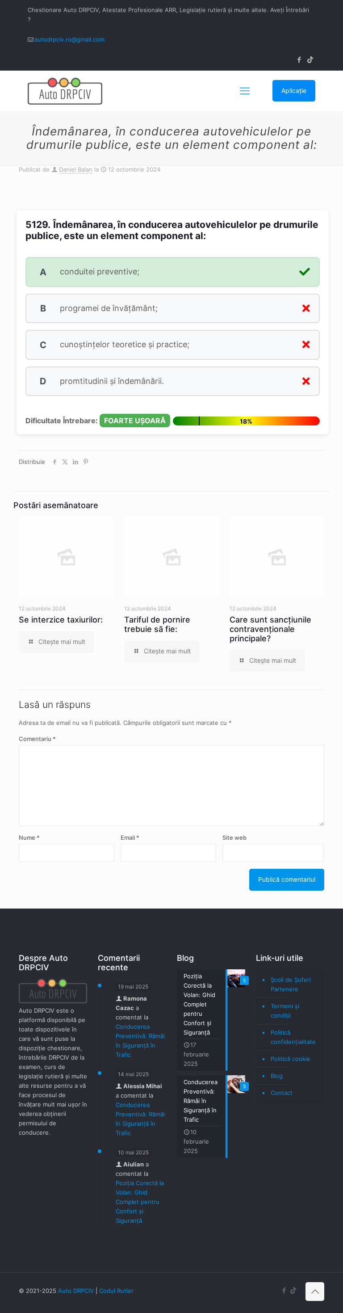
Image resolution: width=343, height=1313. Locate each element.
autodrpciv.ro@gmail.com (69, 39)
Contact (282, 1092)
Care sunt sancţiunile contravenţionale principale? (270, 629)
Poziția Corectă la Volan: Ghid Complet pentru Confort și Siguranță (140, 1201)
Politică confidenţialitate (293, 1037)
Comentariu (37, 738)
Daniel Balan (75, 169)
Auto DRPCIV (76, 1290)
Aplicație (293, 90)
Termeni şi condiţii (285, 1010)
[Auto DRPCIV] (65, 91)
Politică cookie (290, 1058)
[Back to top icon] (314, 1291)
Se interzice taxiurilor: (61, 619)
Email (130, 837)
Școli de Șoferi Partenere (291, 984)
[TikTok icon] (310, 59)
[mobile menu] (244, 90)
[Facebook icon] (299, 59)
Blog (277, 1075)
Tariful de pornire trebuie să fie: (157, 624)
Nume (29, 837)
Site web (234, 837)
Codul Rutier (116, 1290)
